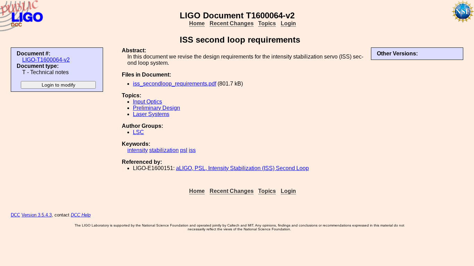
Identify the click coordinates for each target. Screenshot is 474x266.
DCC (15, 215)
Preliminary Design (156, 108)
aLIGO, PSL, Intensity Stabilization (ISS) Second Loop (242, 168)
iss (192, 150)
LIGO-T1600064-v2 (46, 60)
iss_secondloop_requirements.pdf (174, 84)
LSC (138, 132)
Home (197, 23)
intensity (137, 150)
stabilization (164, 150)
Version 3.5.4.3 (37, 215)
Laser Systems (151, 114)
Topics (267, 23)
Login (288, 23)
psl (183, 150)
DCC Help (81, 215)
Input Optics (147, 102)
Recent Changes (232, 23)
